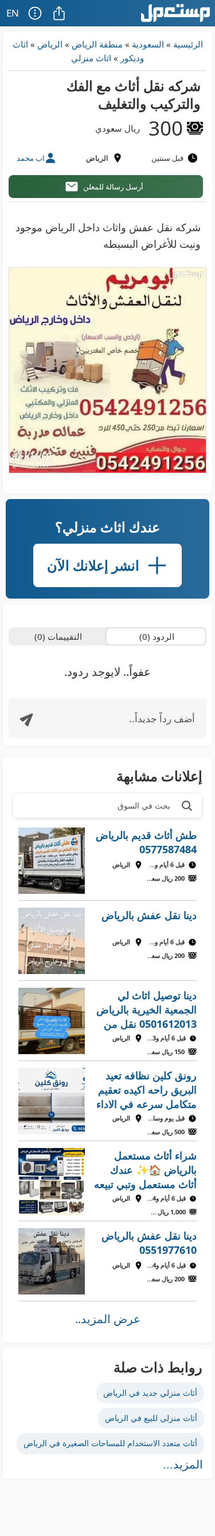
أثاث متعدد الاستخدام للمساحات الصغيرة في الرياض (110, 1443)
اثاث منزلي (91, 58)
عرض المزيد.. (107, 1319)
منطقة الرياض (97, 44)
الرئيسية (188, 44)
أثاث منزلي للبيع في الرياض (151, 1417)
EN (12, 12)
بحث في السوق (144, 805)
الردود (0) (156, 636)
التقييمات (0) (58, 636)
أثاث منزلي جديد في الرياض (150, 1392)
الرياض (49, 44)
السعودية (148, 44)
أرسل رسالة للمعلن (113, 186)
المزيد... (183, 1464)
